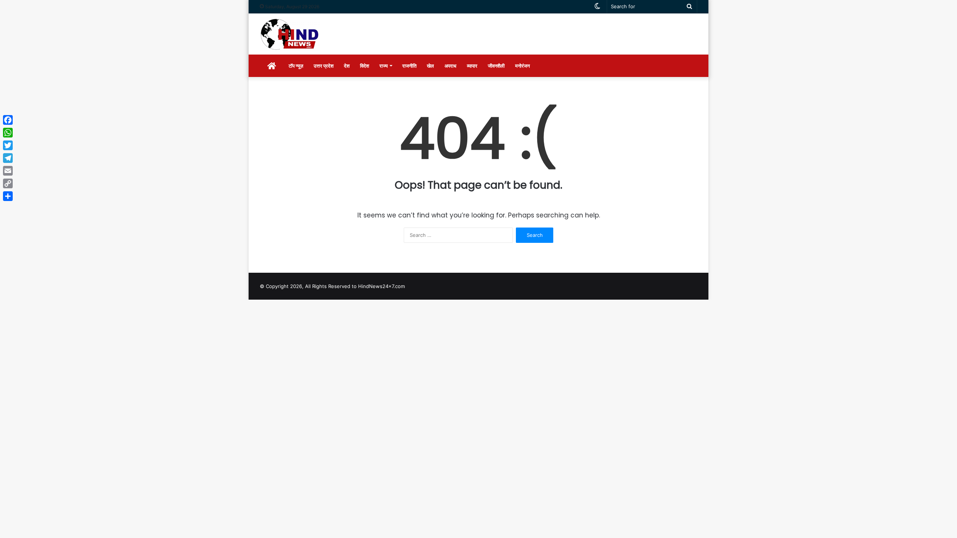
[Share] (7, 196)
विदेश (364, 66)
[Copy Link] (7, 183)
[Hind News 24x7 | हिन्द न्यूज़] (290, 34)
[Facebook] (7, 120)
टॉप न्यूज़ (296, 66)
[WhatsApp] (7, 132)
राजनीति (409, 66)
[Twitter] (7, 145)
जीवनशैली (496, 66)
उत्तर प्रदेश (323, 66)
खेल (430, 66)
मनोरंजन (522, 66)
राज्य (383, 66)
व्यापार (472, 66)
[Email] (7, 170)
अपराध (450, 66)
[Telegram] (7, 158)
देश (347, 66)
